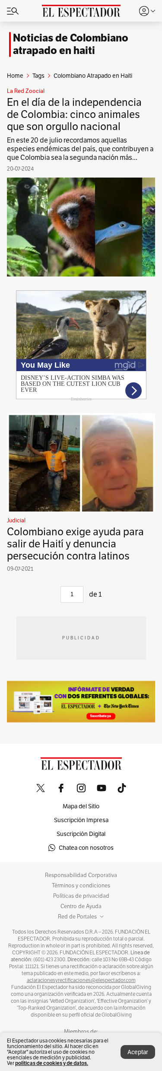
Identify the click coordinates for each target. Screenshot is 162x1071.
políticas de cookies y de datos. (51, 1063)
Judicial (16, 520)
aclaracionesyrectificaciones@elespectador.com (81, 980)
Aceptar (137, 1052)
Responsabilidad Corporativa (81, 875)
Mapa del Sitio (81, 806)
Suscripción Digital (81, 834)
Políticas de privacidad (81, 896)
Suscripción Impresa (81, 820)
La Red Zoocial (25, 91)
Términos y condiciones (81, 886)
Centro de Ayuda (81, 906)
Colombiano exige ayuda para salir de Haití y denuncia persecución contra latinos (75, 544)
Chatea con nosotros (86, 848)
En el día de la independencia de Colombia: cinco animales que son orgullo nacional (74, 114)
